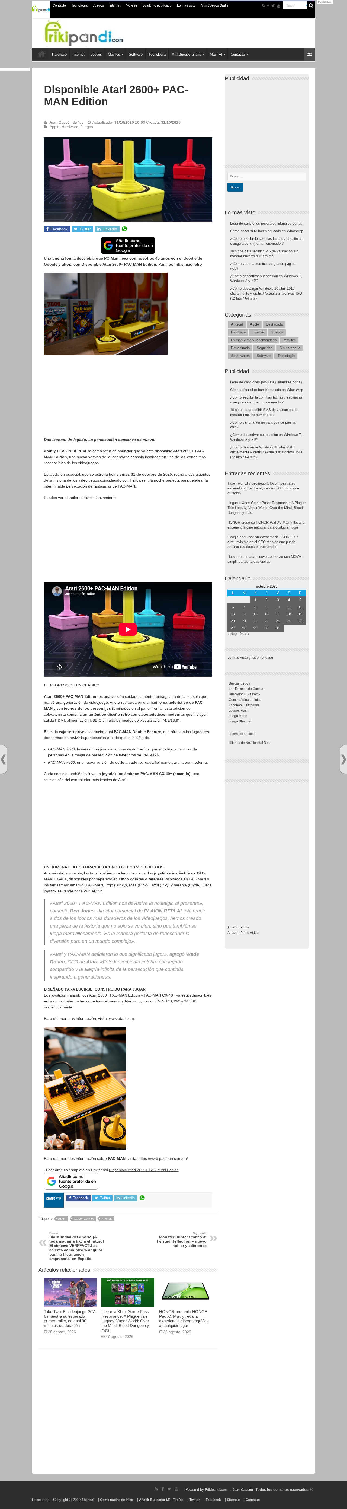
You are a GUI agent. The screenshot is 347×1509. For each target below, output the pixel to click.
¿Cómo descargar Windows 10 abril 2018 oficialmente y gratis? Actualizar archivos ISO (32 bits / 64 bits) (266, 293)
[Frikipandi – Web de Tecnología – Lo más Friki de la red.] (95, 32)
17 (278, 614)
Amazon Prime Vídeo (243, 933)
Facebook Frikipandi (244, 705)
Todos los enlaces (242, 734)
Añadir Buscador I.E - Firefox (161, 1500)
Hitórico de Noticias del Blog (250, 743)
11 (289, 607)
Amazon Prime (238, 927)
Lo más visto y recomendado (254, 340)
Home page (40, 1500)
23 (266, 621)
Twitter (194, 1500)
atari (62, 1218)
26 (300, 621)
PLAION (106, 1218)
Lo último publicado (157, 5)
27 (233, 628)
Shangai (88, 1500)
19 (300, 614)
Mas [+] (216, 54)
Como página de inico (245, 700)
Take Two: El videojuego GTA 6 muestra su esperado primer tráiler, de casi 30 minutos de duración (69, 1318)
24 (278, 621)
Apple (54, 127)
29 (255, 628)
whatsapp (124, 229)
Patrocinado (240, 348)
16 (266, 614)
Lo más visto (186, 5)
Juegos (98, 5)
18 (289, 614)
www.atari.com (121, 1018)
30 (266, 628)
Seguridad (264, 348)
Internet (114, 5)
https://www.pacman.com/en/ (163, 1158)
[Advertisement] (128, 399)
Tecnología (79, 5)
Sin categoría (289, 348)
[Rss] (263, 5)
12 (300, 607)
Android (237, 324)
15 (255, 614)
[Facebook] (268, 5)
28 (244, 628)
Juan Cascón (243, 1490)
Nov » (244, 634)
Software (136, 54)
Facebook (213, 1500)
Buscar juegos (239, 683)
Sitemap (233, 1500)
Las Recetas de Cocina (246, 689)
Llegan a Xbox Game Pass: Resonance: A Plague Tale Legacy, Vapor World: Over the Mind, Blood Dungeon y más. (125, 1320)
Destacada (274, 324)
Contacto (59, 5)
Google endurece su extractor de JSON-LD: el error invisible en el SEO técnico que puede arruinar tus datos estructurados (263, 542)
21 (244, 621)
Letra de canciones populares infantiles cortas (266, 223)
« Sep (232, 634)
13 (233, 614)
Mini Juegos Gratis (214, 5)
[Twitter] (273, 5)
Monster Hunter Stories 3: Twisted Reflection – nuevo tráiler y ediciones (181, 1239)
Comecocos (84, 1218)
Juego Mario (238, 716)
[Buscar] (311, 5)
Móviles (131, 5)
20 (233, 621)
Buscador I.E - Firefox (244, 694)
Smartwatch (240, 356)
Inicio (42, 53)
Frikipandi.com (216, 1490)
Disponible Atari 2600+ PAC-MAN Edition (144, 1170)
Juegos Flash (239, 710)
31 (278, 628)
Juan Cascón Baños (66, 122)
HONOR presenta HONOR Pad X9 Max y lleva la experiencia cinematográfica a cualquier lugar (184, 1318)
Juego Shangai (240, 721)
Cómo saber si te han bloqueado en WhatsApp (266, 231)
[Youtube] (279, 5)
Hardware (59, 54)
